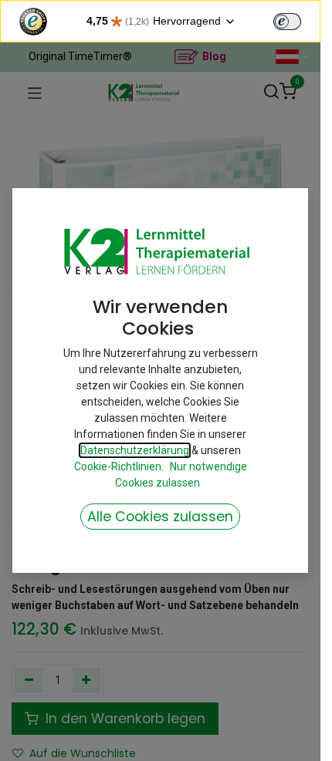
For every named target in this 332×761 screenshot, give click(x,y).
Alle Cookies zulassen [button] (160, 516)
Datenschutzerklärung (134, 450)
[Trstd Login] (296, 20)
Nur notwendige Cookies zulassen (181, 474)
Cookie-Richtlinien (117, 466)
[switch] (287, 21)
